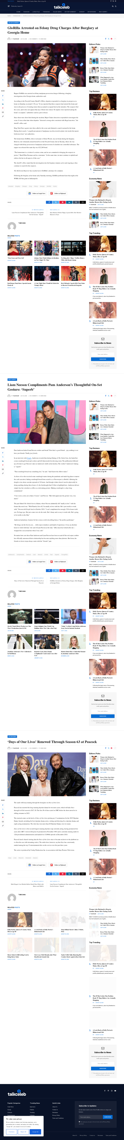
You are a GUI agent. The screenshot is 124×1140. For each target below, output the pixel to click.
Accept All (35, 1132)
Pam (51, 554)
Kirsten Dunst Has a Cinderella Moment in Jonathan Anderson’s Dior (73, 653)
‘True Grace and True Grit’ (16, 258)
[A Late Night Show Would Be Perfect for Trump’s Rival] (46, 273)
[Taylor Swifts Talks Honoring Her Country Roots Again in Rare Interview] (73, 945)
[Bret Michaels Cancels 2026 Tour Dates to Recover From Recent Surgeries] (73, 273)
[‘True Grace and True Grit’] (20, 248)
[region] (24, 1126)
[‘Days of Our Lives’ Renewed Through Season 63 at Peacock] (47, 774)
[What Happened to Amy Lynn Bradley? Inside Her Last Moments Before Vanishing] (94, 79)
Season (35, 858)
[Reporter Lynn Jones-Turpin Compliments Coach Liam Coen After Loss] (46, 641)
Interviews (92, 11)
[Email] (3, 112)
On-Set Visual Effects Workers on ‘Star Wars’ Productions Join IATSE (19, 627)
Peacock (21, 858)
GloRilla (49, 186)
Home (18, 11)
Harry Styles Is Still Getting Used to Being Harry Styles (18, 956)
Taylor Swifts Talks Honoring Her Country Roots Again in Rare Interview (73, 956)
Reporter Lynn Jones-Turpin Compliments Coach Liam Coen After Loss (45, 653)
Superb (57, 554)
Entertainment (70, 11)
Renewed (28, 858)
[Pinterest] (3, 108)
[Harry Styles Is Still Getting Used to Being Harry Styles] (20, 945)
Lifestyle (36, 11)
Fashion (27, 11)
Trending (46, 11)
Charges (24, 186)
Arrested (10, 186)
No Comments (34, 39)
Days (9, 858)
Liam (34, 554)
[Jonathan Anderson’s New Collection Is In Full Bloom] (20, 641)
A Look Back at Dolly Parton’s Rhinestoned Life (102, 169)
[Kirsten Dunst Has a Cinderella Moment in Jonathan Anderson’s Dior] (73, 641)
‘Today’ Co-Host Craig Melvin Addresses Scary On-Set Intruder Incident (73, 627)
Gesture (28, 554)
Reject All (23, 1132)
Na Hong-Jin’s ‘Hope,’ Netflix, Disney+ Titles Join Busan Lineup (73, 259)
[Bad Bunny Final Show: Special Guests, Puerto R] (20, 273)
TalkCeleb (16, 39)
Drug (30, 186)
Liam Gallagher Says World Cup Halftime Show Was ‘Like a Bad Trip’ (45, 627)
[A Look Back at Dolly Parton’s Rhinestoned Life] (102, 157)
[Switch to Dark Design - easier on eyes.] (115, 6)
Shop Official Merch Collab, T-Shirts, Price (72, 931)
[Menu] (9, 6)
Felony (36, 186)
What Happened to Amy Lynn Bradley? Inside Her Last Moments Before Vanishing (107, 80)
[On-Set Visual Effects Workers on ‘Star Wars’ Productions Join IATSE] (20, 616)
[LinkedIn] (3, 104)
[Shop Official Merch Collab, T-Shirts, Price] (73, 919)
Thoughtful (64, 554)
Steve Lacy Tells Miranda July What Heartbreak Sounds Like (45, 956)
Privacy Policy (101, 366)
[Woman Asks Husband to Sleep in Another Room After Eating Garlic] (94, 50)
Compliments (20, 554)
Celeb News (57, 11)
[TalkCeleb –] (62, 6)
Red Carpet (103, 11)
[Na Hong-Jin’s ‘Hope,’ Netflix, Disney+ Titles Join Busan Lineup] (73, 248)
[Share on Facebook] (105, 38)
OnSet (46, 554)
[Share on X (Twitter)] (108, 38)
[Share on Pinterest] (111, 38)
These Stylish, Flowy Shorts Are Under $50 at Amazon (107, 60)
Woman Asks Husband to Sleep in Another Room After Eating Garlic (108, 49)
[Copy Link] (3, 116)
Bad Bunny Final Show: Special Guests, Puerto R (19, 284)
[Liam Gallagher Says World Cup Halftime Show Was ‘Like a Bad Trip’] (46, 616)
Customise (11, 1132)
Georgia (42, 186)
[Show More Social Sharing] (115, 38)
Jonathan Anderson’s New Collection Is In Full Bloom (19, 653)
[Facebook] (3, 96)
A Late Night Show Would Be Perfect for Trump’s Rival (46, 284)
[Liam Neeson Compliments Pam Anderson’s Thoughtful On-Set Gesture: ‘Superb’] (47, 422)
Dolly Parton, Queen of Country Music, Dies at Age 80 (103, 114)
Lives (15, 858)
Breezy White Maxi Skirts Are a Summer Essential (107, 69)
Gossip (82, 11)
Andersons (11, 554)
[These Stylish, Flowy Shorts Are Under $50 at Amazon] (94, 61)
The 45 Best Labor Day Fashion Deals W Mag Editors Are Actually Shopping (37, 1)
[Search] (113, 6)
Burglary (17, 186)
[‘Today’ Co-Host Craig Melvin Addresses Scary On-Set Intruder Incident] (73, 616)
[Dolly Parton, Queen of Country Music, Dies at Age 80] (102, 102)
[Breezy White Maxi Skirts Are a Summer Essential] (94, 70)
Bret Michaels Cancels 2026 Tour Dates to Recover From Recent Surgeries (73, 284)
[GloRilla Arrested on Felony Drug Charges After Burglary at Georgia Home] (47, 65)
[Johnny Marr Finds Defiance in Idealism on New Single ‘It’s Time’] (46, 248)
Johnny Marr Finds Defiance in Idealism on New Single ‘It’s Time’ (46, 259)
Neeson (40, 554)
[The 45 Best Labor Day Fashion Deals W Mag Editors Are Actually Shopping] (102, 129)
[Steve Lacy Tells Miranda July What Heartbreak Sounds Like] (46, 945)
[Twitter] (3, 100)
